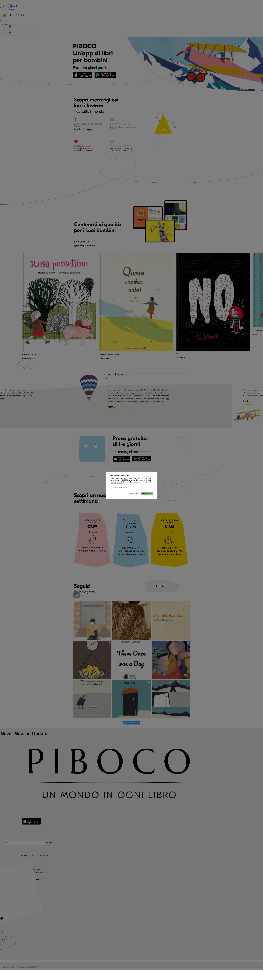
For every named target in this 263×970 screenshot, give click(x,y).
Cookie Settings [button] (134, 493)
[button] (126, 493)
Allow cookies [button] (146, 493)
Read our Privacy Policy (118, 487)
